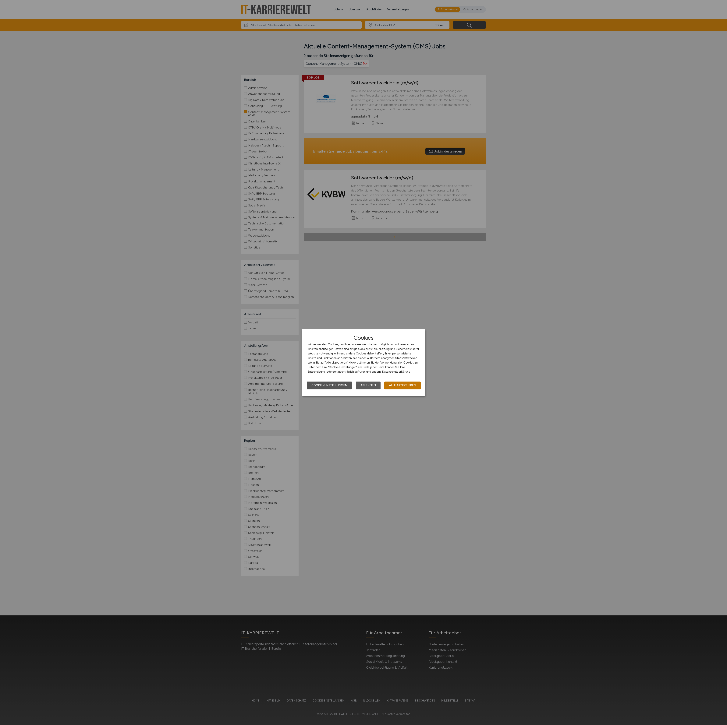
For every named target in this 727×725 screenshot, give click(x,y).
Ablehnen (368, 385)
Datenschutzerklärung (396, 371)
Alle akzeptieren (402, 385)
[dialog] (363, 362)
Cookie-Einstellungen (329, 385)
